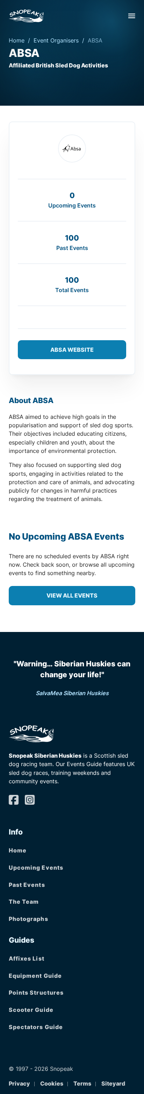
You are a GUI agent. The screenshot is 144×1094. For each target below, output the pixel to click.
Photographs (28, 918)
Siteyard (113, 1083)
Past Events (27, 884)
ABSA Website (72, 349)
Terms (82, 1083)
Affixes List (26, 958)
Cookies (51, 1083)
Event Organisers (56, 40)
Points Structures (36, 992)
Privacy (19, 1083)
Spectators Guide (36, 1026)
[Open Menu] (131, 15)
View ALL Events (72, 595)
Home (16, 40)
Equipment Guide (35, 975)
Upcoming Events (36, 867)
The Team (24, 901)
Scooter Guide (31, 1009)
